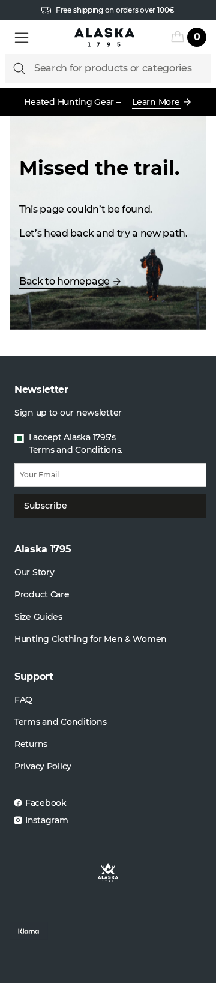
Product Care (42, 594)
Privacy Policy (42, 766)
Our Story (34, 572)
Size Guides (38, 616)
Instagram (46, 820)
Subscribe (45, 505)
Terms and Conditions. (75, 449)
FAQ (23, 699)
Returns (30, 744)
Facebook (46, 802)
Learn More (155, 102)
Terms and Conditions (60, 721)
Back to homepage (64, 281)
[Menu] (21, 37)
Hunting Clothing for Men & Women (90, 639)
